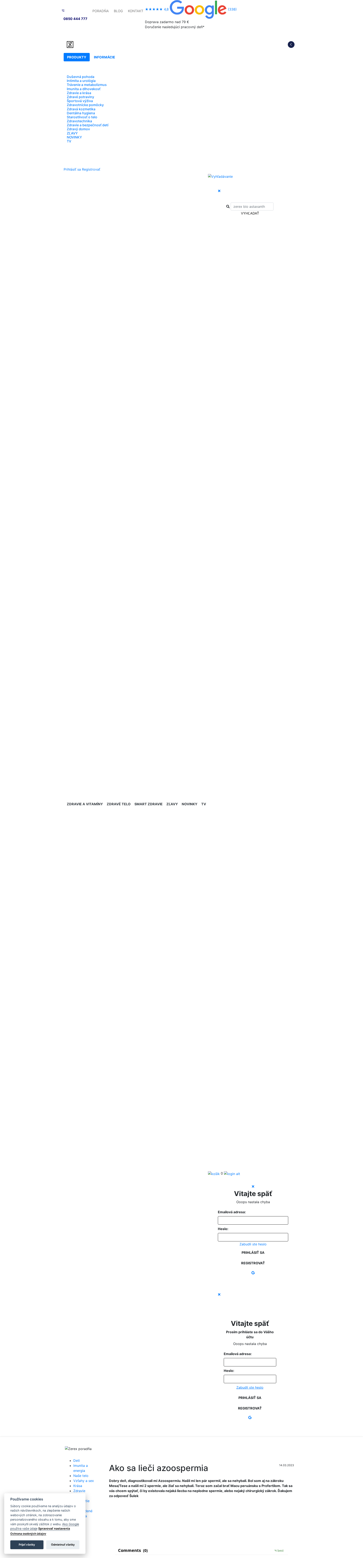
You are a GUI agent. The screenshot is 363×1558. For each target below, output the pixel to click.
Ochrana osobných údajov (28, 1533)
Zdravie (79, 1491)
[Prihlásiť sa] (232, 1173)
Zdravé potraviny (80, 97)
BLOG (118, 11)
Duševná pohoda (80, 77)
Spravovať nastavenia (54, 1528)
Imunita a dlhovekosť (83, 89)
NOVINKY (74, 137)
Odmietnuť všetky (63, 1544)
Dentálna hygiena (81, 113)
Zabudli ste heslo (253, 1244)
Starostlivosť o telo (82, 117)
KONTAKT (135, 11)
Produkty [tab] (76, 57)
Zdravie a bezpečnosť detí (87, 125)
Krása (77, 1486)
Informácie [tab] (104, 57)
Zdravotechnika (79, 121)
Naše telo (80, 1476)
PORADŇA (100, 11)
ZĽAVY (72, 133)
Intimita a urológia (81, 81)
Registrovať (91, 169)
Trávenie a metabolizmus (87, 85)
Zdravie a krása (79, 93)
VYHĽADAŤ (250, 213)
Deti (76, 1460)
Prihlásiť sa (72, 169)
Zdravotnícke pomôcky (85, 105)
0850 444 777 (75, 19)
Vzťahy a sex (83, 1481)
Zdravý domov (78, 129)
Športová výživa (80, 101)
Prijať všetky (27, 1544)
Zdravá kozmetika (81, 109)
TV (69, 141)
